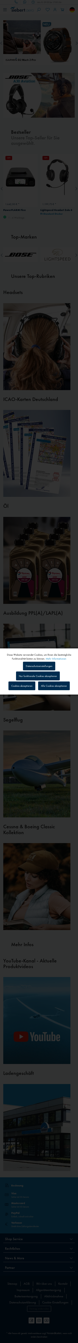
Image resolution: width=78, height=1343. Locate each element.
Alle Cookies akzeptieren (54, 686)
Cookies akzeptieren (21, 686)
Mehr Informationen (56, 658)
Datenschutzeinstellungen (39, 666)
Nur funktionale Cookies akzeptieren (38, 676)
